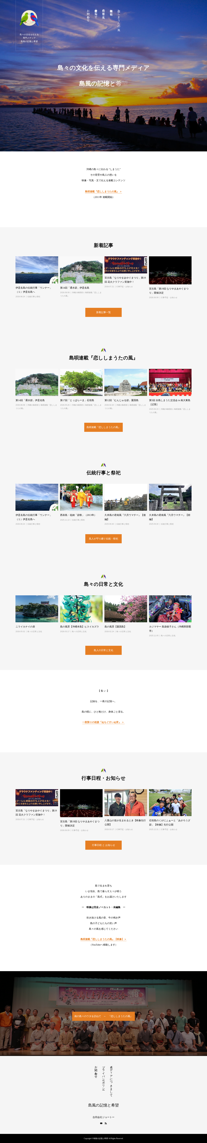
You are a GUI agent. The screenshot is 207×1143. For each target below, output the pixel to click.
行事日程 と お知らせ (103, 845)
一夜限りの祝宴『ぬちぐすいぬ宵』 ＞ (103, 722)
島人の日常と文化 (103, 650)
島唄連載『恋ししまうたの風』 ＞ (103, 191)
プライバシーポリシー (103, 1076)
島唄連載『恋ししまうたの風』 (103, 427)
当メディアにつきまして (111, 1079)
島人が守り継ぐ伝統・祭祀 (103, 538)
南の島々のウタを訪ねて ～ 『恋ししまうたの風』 (103, 1016)
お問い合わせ (88, 14)
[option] (103, 75)
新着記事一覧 (103, 312)
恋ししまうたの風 (118, 17)
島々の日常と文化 (103, 11)
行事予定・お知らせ (95, 12)
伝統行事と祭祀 (111, 9)
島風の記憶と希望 (103, 1105)
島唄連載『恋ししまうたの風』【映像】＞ (103, 939)
